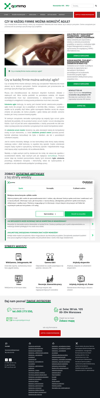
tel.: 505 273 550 (9, 352)
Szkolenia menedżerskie (35, 348)
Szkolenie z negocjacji (35, 388)
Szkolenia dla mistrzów (35, 394)
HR (30, 262)
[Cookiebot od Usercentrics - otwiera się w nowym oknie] (83, 182)
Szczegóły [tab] (50, 188)
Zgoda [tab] (21, 188)
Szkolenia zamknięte (34, 346)
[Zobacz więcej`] (92, 223)
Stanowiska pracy (54, 284)
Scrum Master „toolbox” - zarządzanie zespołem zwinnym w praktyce (79, 62)
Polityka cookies (56, 385)
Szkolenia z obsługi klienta (36, 390)
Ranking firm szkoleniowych (60, 368)
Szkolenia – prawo (33, 370)
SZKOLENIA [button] (32, 14)
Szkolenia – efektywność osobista (38, 353)
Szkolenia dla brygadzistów (60, 364)
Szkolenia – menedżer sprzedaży (61, 359)
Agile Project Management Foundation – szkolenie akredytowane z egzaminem (80, 35)
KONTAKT (62, 14)
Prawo (90, 284)
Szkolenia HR (32, 359)
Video (18, 284)
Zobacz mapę (67, 321)
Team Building (56, 374)
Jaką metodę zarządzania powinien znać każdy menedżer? (32, 233)
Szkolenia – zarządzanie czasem (61, 348)
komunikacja (52, 156)
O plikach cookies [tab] (79, 188)
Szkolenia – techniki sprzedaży (61, 361)
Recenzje (42, 284)
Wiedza (54, 379)
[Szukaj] (95, 6)
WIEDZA (42, 14)
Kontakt (54, 377)
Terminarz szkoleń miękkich (36, 372)
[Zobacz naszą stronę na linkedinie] (10, 360)
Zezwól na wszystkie (78, 214)
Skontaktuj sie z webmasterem (61, 388)
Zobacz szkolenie (81, 56)
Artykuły (72, 284)
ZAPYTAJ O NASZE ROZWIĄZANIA (84, 14)
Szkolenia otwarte (57, 370)
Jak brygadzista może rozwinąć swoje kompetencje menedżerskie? (36, 221)
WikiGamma (11, 262)
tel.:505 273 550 (22, 311)
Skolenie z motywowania (35, 383)
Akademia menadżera (34, 379)
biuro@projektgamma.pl (21, 320)
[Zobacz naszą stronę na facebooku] (6, 360)
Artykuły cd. (82, 284)
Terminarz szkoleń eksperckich (37, 374)
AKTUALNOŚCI (52, 14)
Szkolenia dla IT (56, 372)
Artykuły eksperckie (81, 262)
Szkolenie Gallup (33, 381)
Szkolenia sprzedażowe (35, 350)
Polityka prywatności (58, 383)
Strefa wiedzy (56, 381)
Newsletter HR (58, 6)
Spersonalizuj (48, 214)
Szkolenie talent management (37, 392)
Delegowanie (23, 262)
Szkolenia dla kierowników (60, 355)
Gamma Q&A (50, 262)
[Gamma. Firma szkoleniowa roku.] (15, 6)
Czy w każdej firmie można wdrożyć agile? (26, 71)
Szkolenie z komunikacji (59, 366)
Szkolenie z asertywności (35, 385)
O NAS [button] (6, 14)
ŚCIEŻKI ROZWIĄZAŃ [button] (18, 14)
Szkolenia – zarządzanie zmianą (61, 346)
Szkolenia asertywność (58, 357)
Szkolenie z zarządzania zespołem (38, 377)
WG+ (67, 6)
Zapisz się (81, 106)
